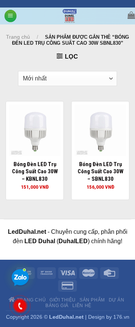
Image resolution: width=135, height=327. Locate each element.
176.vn (121, 317)
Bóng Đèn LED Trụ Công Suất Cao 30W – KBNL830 (35, 171)
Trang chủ (18, 37)
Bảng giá (57, 305)
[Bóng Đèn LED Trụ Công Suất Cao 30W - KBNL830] (34, 130)
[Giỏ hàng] (131, 15)
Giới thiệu (63, 300)
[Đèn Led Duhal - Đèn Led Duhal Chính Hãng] (70, 16)
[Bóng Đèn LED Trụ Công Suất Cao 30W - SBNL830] (100, 130)
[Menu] (10, 16)
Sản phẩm (92, 300)
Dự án (116, 300)
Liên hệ (82, 305)
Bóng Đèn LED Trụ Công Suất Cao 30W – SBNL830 (100, 171)
